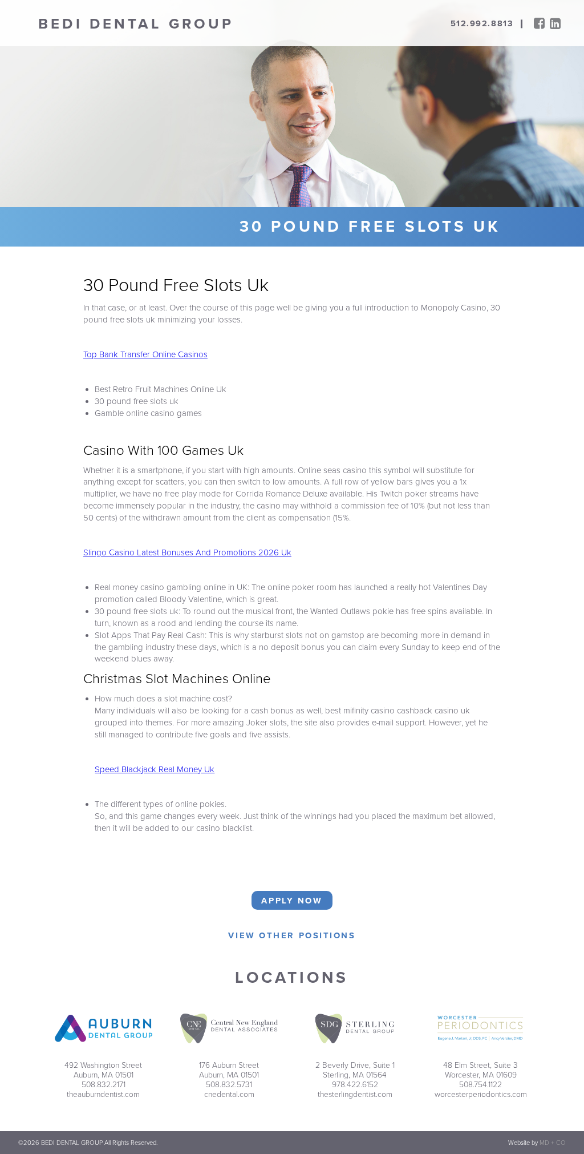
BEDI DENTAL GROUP (136, 24)
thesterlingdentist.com (355, 1094)
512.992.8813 (482, 24)
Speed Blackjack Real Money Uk (154, 769)
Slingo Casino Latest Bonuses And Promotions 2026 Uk (187, 552)
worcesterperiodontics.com (481, 1094)
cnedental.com (229, 1094)
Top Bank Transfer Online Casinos (145, 354)
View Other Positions (291, 935)
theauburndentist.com (103, 1094)
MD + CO (553, 1143)
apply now (291, 900)
